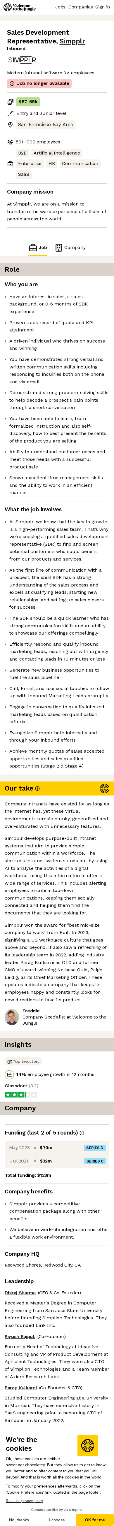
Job (43, 247)
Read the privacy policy (24, 1501)
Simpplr (72, 41)
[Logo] (20, 7)
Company (75, 247)
